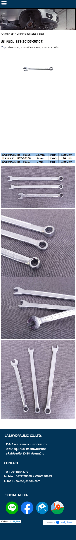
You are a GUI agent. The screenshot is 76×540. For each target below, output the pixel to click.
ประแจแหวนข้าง (50, 47)
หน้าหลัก (4, 34)
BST (12, 34)
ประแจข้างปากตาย (30, 47)
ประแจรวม (13, 47)
